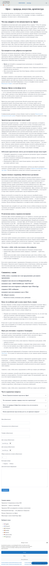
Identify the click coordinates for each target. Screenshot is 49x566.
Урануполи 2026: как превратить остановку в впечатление (16, 508)
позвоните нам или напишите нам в (15, 292)
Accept (24, 552)
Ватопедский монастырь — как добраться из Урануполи (15, 510)
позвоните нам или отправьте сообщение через (20, 286)
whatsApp (28, 2)
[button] (47, 542)
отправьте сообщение (10, 289)
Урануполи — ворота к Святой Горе (10, 505)
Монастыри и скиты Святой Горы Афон (11, 515)
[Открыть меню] (46, 3)
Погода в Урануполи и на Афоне (10, 513)
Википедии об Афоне (7, 83)
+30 (21, 2)
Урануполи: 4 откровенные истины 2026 (12, 503)
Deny (24, 555)
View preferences (24, 559)
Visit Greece (4, 353)
